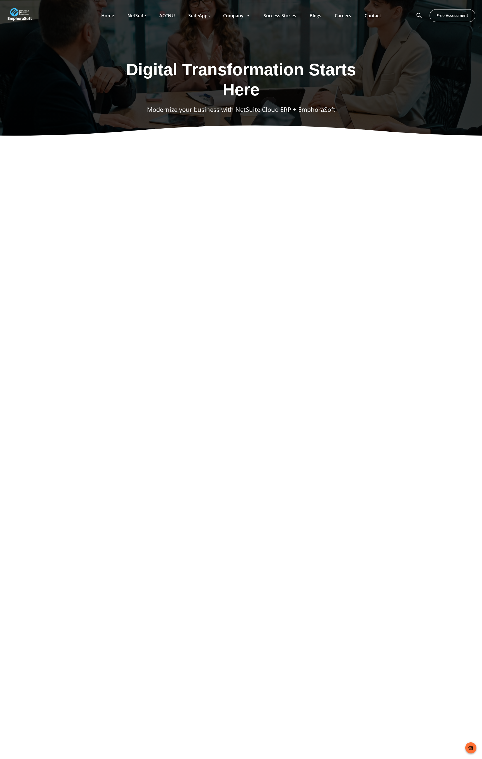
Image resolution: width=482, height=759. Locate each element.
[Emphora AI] (470, 747)
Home (107, 16)
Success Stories (280, 16)
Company (233, 16)
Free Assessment (452, 15)
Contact (373, 16)
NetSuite (136, 16)
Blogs (315, 16)
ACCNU (167, 16)
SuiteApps (199, 16)
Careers (343, 16)
